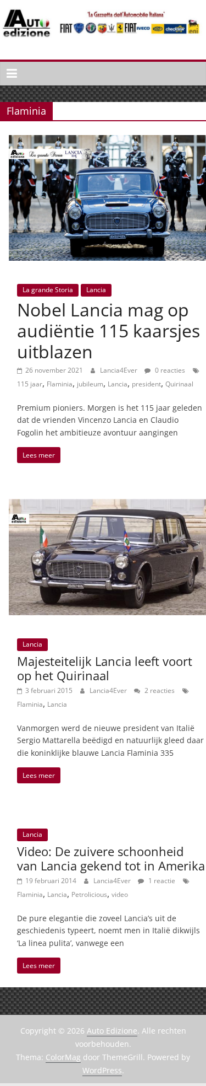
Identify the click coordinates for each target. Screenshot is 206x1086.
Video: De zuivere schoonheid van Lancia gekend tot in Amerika (111, 858)
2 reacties (159, 690)
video (120, 894)
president (146, 384)
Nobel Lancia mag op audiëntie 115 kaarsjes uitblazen (108, 331)
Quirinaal (179, 384)
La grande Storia (48, 289)
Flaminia (60, 384)
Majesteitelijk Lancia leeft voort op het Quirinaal (104, 668)
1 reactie (161, 880)
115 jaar (29, 384)
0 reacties (169, 370)
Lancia (96, 289)
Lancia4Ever (119, 370)
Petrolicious (89, 894)
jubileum (90, 384)
